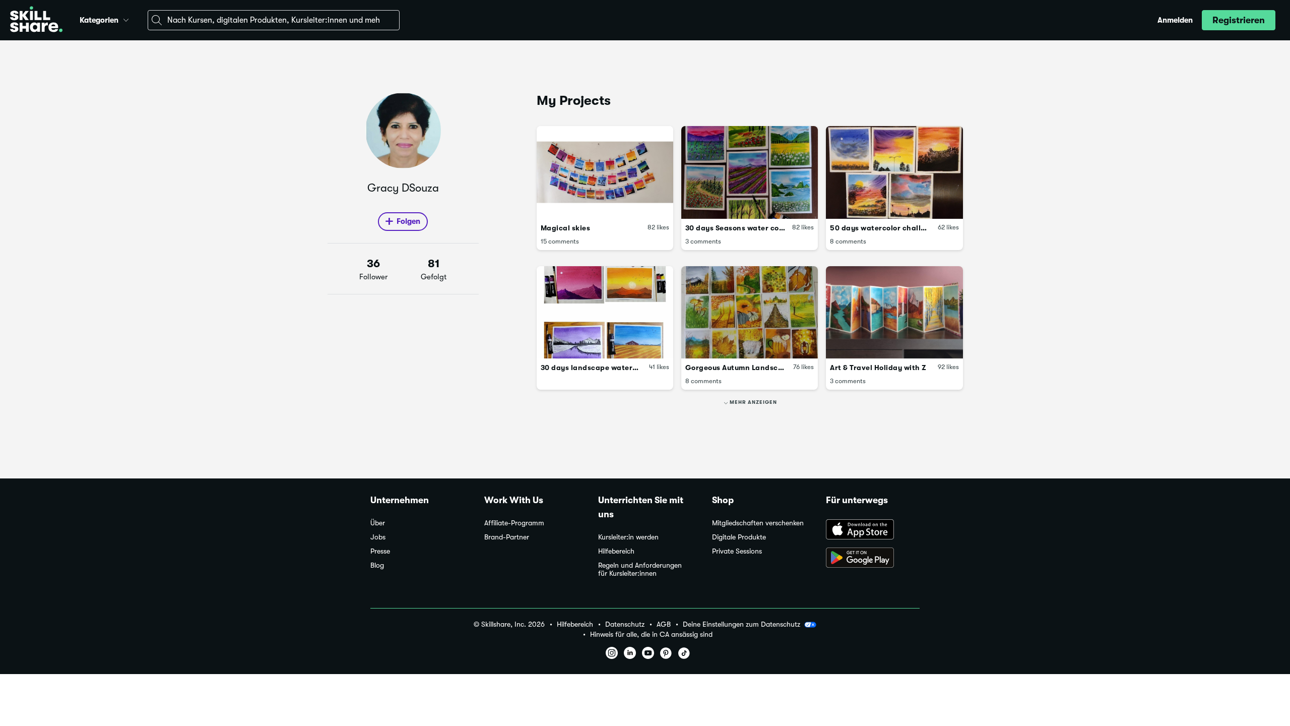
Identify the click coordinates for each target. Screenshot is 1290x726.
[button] (125, 19)
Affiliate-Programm (514, 523)
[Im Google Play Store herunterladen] (873, 559)
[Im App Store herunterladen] (873, 530)
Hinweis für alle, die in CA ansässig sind (651, 634)
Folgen (408, 221)
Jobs (377, 537)
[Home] (36, 20)
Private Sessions (737, 551)
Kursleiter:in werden (628, 537)
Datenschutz (624, 624)
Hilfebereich (616, 551)
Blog (377, 565)
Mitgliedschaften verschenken (758, 523)
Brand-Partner (506, 537)
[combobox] (274, 20)
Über (377, 523)
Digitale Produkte (739, 537)
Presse (380, 551)
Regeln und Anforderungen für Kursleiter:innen (640, 569)
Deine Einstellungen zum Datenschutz (741, 624)
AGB (664, 624)
